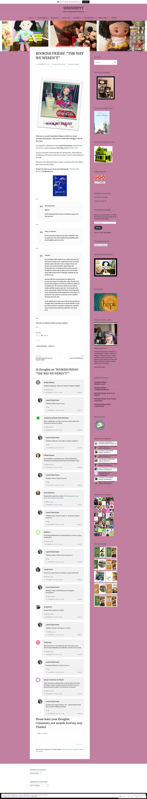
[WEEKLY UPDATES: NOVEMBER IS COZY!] (100, 601)
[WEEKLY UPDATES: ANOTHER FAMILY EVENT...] (111, 601)
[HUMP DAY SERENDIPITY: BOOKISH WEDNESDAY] (100, 577)
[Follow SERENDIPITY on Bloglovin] (100, 246)
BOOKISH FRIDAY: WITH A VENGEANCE (102, 405)
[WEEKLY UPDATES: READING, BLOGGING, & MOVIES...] (111, 553)
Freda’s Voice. (73, 148)
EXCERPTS (76, 18)
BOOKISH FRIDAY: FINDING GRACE (100, 383)
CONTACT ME (66, 18)
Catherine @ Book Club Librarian (56, 418)
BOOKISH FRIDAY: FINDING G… (108, 443)
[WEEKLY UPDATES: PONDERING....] (100, 589)
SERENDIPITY (73, 8)
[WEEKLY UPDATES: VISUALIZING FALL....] (100, 553)
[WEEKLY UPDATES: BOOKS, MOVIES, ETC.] (111, 565)
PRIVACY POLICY (103, 18)
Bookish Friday (74, 64)
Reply (80, 392)
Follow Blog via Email (102, 209)
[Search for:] (105, 62)
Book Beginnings (42, 346)
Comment (78, 744)
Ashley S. (47, 532)
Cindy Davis (48, 569)
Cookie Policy (34, 796)
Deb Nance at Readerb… (105, 442)
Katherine (48, 642)
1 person (51, 389)
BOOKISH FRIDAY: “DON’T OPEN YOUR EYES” (105, 400)
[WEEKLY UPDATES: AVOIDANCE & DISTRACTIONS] (111, 577)
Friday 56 (51, 346)
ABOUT (31, 18)
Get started (85, 1)
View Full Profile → (100, 367)
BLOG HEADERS (42, 18)
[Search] (115, 62)
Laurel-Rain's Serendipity (101, 197)
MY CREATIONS (88, 18)
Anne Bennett (49, 493)
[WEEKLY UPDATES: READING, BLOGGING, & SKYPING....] (100, 565)
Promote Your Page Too (100, 201)
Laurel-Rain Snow (59, 64)
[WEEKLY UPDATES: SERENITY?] (111, 589)
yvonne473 (48, 607)
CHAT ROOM (54, 18)
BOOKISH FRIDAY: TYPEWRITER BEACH (101, 388)
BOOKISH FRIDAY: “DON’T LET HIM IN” (104, 394)
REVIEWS (114, 18)
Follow (98, 228)
